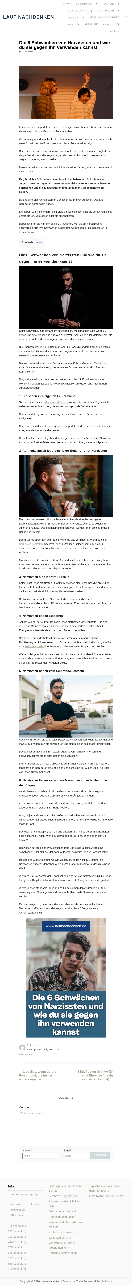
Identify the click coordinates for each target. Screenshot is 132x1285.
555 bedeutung (17, 1247)
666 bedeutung (17, 1252)
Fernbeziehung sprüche (63, 1196)
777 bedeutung (17, 1258)
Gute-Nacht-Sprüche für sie (106, 1196)
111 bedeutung (17, 1225)
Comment (25, 1107)
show (39, 242)
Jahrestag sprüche (60, 1237)
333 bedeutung (17, 1236)
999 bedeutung (17, 1269)
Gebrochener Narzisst (62, 1211)
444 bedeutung (17, 1242)
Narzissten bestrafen (31, 544)
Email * (68, 1150)
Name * (27, 1150)
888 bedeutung (17, 1263)
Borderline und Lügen (62, 1216)
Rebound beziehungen (63, 1253)
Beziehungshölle (34, 646)
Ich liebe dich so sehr (62, 1232)
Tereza (33, 1045)
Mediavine (106, 1281)
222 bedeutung (17, 1231)
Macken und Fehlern (56, 402)
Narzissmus (25, 1054)
